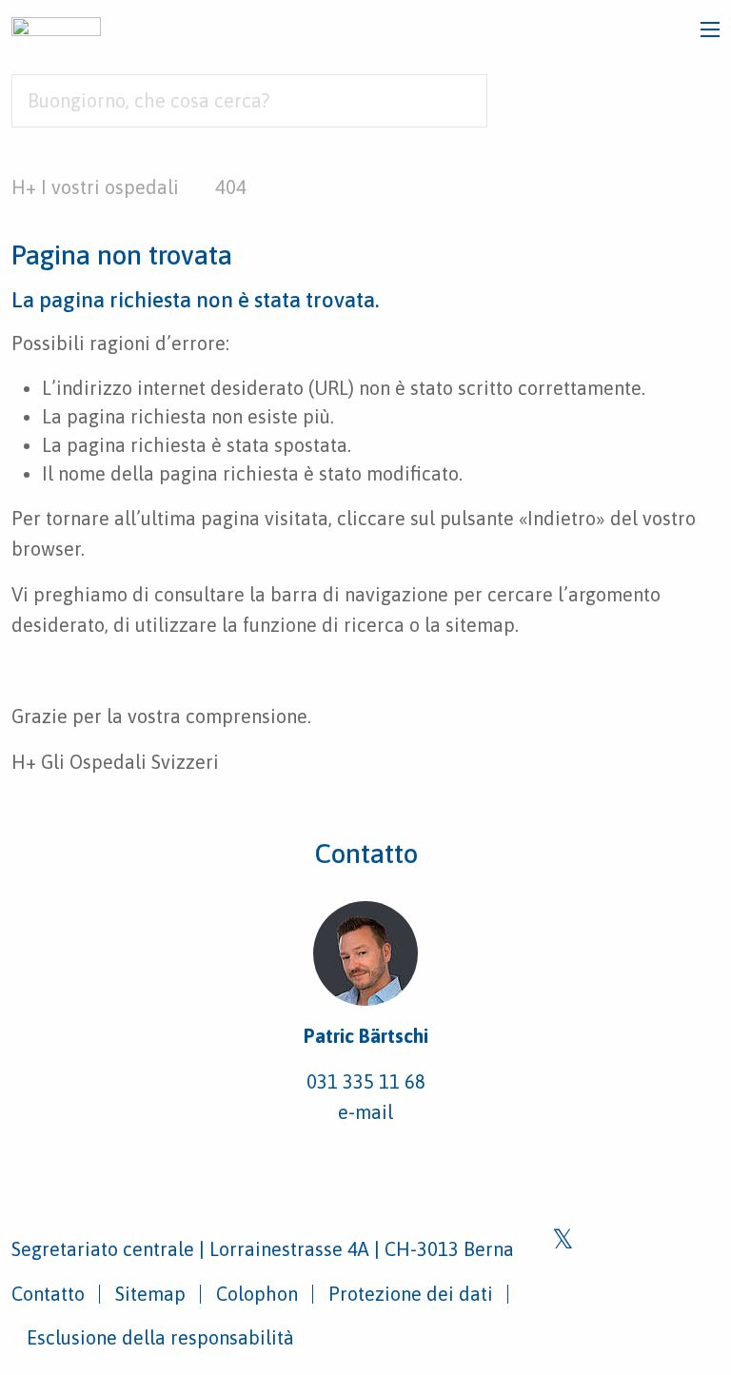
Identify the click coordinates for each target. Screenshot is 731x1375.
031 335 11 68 (365, 1081)
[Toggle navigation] (710, 29)
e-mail (365, 1112)
